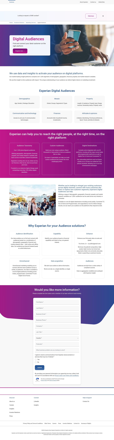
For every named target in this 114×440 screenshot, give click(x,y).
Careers (11, 405)
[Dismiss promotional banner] (103, 16)
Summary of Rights (86, 423)
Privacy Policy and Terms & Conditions (33, 423)
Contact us (93, 2)
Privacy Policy (44, 380)
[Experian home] (17, 7)
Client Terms (47, 423)
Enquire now (19, 51)
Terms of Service (53, 380)
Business (11, 2)
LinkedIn (36, 401)
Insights (11, 409)
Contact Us (86, 401)
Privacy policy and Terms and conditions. (67, 375)
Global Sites (101, 2)
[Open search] (103, 7)
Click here (91, 16)
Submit (39, 367)
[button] (31, 7)
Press (11, 416)
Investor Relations (14, 412)
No (38, 362)
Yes (38, 359)
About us (12, 401)
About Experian (84, 2)
